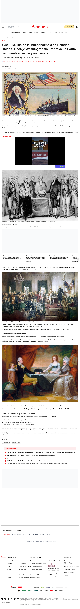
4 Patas (9, 577)
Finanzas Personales (24, 566)
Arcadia (9, 569)
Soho (9, 572)
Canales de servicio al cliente (71, 566)
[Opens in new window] (5, 599)
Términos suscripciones (36, 566)
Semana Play (11, 560)
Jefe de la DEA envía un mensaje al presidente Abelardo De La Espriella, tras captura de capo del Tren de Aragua (12, 259)
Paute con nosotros (69, 572)
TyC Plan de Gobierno (35, 577)
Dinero (9, 566)
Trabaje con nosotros (69, 569)
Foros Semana (22, 563)
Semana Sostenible (24, 577)
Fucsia (9, 574)
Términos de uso (34, 560)
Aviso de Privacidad (7, 602)
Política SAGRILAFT (35, 572)
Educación (21, 560)
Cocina (21, 572)
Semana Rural (22, 569)
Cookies (66, 575)
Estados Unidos (16, 38)
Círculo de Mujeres (24, 574)
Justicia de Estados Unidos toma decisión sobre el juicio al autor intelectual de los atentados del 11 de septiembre (58, 259)
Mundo (9, 38)
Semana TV (10, 563)
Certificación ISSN (34, 574)
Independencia (6, 442)
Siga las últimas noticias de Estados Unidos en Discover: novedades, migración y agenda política (30, 61)
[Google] (2, 599)
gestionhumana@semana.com (55, 576)
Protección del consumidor (54, 560)
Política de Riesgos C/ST (36, 569)
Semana (4, 38)
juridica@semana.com (53, 570)
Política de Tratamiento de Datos (38, 563)
